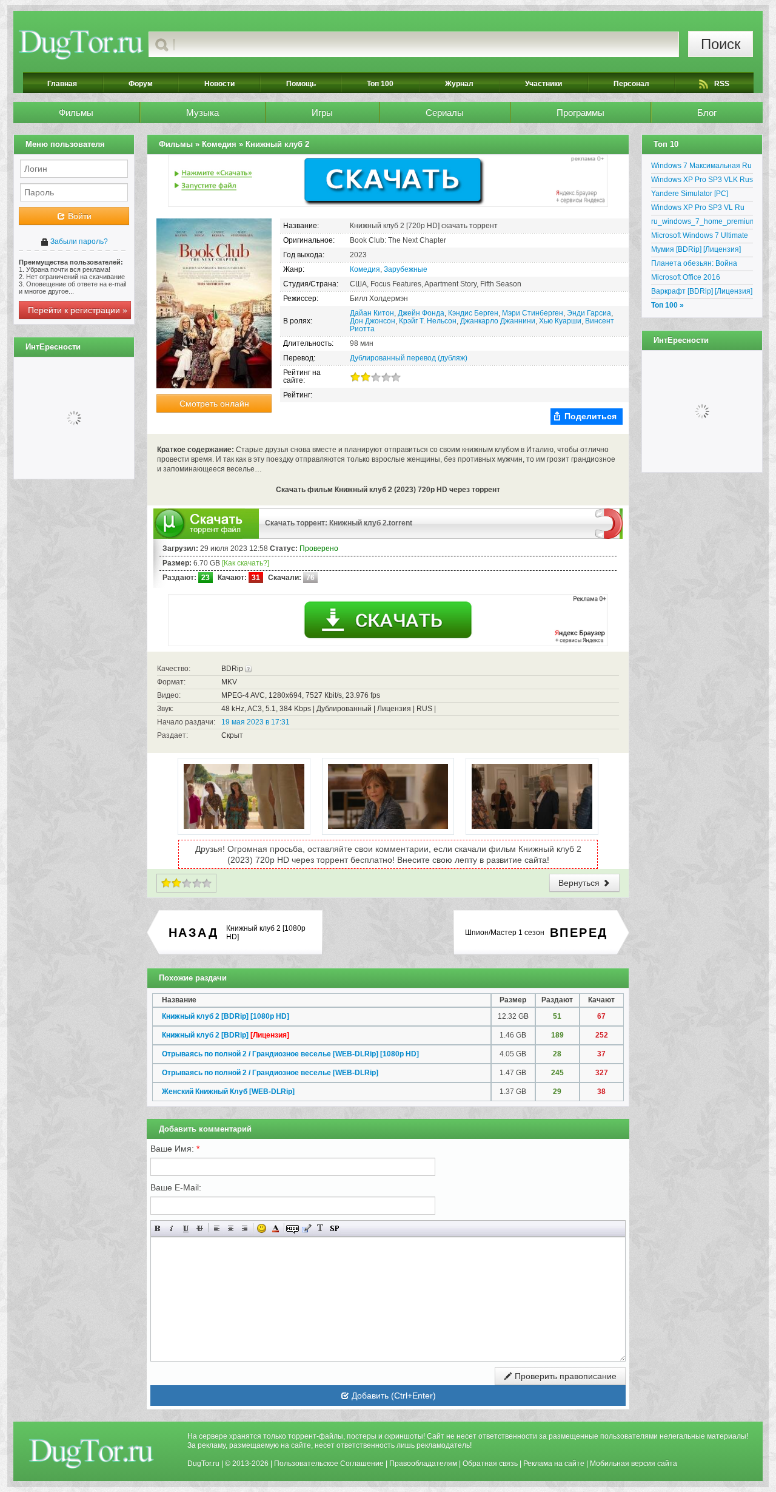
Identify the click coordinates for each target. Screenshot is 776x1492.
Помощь (301, 83)
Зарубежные (405, 269)
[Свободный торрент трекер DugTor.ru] (91, 1453)
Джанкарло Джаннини (497, 321)
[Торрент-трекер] (81, 44)
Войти (78, 216)
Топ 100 (380, 83)
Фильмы (76, 112)
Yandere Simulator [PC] (689, 193)
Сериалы (445, 112)
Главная (62, 83)
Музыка (202, 112)
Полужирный (158, 1228)
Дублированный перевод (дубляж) (408, 358)
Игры (322, 112)
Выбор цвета (276, 1228)
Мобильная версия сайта (633, 1463)
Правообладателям (423, 1463)
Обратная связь (490, 1463)
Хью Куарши (560, 321)
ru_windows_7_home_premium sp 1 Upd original (702, 223)
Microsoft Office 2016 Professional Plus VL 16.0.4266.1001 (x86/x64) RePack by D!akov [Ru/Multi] (697, 279)
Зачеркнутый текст (200, 1228)
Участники (543, 83)
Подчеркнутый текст (186, 1228)
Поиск (721, 44)
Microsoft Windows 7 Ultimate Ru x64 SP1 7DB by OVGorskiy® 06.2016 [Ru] (699, 237)
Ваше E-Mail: (175, 1187)
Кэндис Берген (473, 313)
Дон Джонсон (372, 321)
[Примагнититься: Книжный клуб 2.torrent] (609, 523)
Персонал (631, 83)
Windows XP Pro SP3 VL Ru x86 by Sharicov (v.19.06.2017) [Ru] (702, 209)
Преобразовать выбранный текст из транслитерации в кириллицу (320, 1228)
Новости (219, 83)
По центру (231, 1228)
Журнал (459, 83)
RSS (721, 83)
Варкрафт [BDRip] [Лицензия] (701, 291)
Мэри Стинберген (532, 313)
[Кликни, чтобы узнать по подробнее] (248, 668)
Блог (707, 112)
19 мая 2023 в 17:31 (255, 722)
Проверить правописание (564, 1376)
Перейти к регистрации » (77, 310)
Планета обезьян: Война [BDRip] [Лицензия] (694, 265)
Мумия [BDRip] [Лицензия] (696, 249)
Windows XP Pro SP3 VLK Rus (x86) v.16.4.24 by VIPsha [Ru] (702, 181)
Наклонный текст (172, 1228)
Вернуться (580, 883)
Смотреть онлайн (214, 403)
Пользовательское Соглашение (329, 1463)
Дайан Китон (372, 313)
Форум (141, 83)
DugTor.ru (203, 1463)
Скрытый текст (292, 1228)
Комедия (365, 269)
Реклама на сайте (553, 1463)
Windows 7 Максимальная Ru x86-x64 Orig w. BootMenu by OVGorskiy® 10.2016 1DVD (701, 167)
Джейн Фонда (421, 313)
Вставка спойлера (334, 1228)
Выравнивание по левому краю (217, 1228)
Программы (580, 112)
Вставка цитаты (306, 1228)
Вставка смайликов (262, 1228)
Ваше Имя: (174, 1148)
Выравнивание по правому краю (245, 1228)
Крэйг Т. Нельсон (428, 321)
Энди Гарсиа (589, 313)
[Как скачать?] (245, 563)
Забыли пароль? (78, 241)
